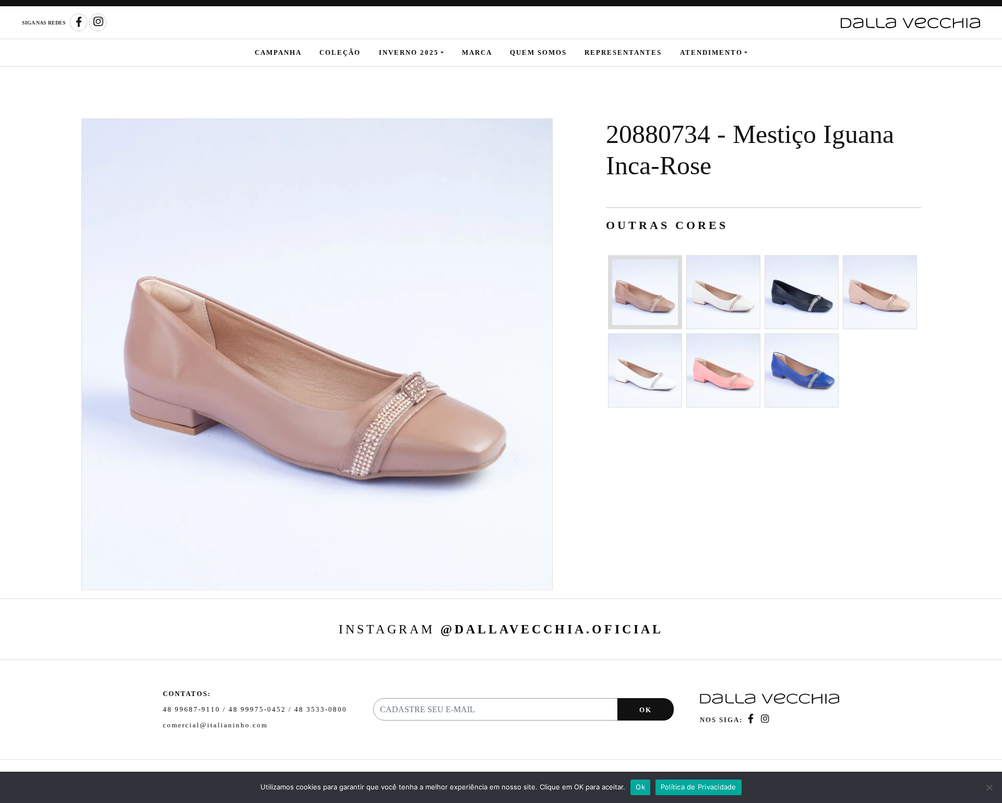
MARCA (477, 52)
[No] (989, 787)
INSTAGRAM (501, 629)
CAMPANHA (278, 52)
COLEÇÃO (340, 52)
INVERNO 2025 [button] (409, 52)
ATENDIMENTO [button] (711, 52)
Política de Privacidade (698, 787)
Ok (640, 787)
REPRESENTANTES (623, 52)
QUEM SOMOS (538, 52)
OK (645, 710)
